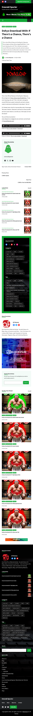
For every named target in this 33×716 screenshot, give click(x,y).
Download (20, 128)
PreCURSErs (5, 688)
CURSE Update (5, 175)
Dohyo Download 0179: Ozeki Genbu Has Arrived (11, 194)
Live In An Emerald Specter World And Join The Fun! (15, 680)
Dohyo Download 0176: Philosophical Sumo (12, 221)
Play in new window (11, 128)
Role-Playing (9, 303)
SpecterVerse (9, 273)
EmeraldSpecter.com (8, 121)
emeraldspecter (10, 57)
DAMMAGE (5, 675)
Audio (3, 26)
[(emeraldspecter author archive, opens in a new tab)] (3, 58)
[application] (16, 125)
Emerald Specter (9, 7)
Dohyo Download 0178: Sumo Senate (10, 203)
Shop (3, 690)
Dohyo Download (9, 26)
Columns (20, 251)
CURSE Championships (7, 673)
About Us (4, 658)
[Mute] (25, 126)
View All (29, 188)
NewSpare (25, 711)
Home (3, 678)
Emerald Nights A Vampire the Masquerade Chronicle (15, 291)
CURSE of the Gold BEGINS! (24, 182)
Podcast (14, 26)
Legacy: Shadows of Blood (12, 266)
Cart (3, 665)
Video (15, 273)
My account (5, 682)
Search (26, 382)
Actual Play (8, 251)
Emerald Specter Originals (12, 263)
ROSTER (5, 671)
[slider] (28, 125)
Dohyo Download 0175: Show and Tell (10, 230)
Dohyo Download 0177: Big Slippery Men (11, 212)
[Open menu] (3, 20)
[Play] (4, 126)
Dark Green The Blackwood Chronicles (14, 285)
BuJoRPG (4, 663)
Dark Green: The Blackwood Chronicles (15, 256)
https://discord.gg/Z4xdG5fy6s (18, 98)
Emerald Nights (16, 608)
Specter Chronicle (18, 303)
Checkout (4, 667)
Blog (3, 660)
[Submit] (29, 650)
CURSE (7, 254)
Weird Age (21, 273)
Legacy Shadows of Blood (11, 298)
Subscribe (13, 707)
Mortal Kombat (9, 268)
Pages (3, 684)
